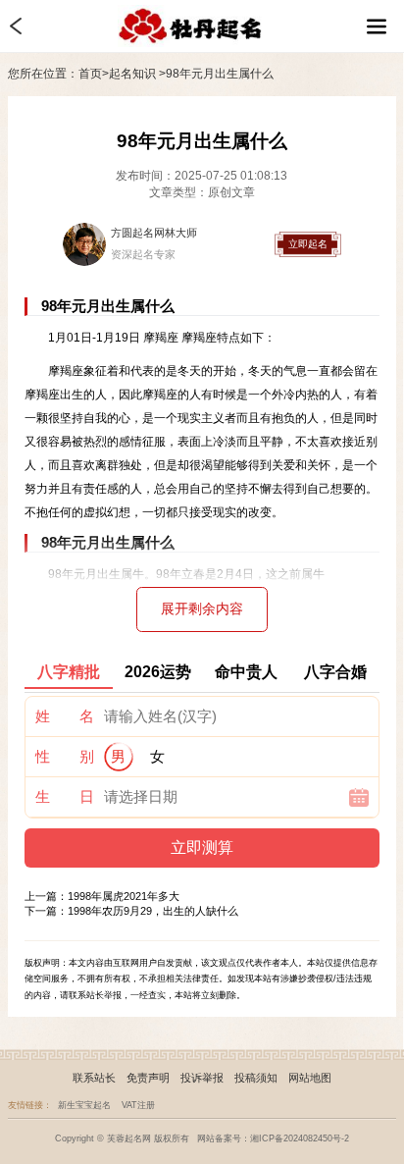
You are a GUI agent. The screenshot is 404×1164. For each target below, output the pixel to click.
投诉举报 (202, 1078)
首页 (90, 73)
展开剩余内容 (202, 608)
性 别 (64, 756)
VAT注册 (138, 1105)
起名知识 (132, 73)
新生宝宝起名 (84, 1105)
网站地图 (309, 1078)
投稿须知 (256, 1078)
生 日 (64, 796)
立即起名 (308, 243)
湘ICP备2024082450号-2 (299, 1138)
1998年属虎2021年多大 (123, 896)
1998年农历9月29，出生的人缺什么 (153, 911)
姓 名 (64, 716)
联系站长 (94, 1078)
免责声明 (148, 1078)
